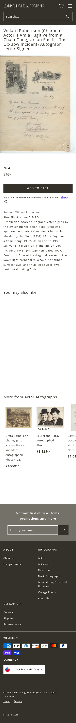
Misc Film (44, 570)
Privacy (18, 701)
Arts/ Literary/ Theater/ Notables (52, 584)
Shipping (8, 618)
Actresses (44, 564)
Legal (6, 701)
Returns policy (12, 624)
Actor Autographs (41, 397)
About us (8, 558)
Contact (8, 612)
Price (7, 167)
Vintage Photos (47, 592)
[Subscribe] (63, 530)
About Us (43, 598)
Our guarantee (12, 564)
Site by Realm (10, 714)
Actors (42, 558)
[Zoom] (68, 146)
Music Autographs (49, 576)
